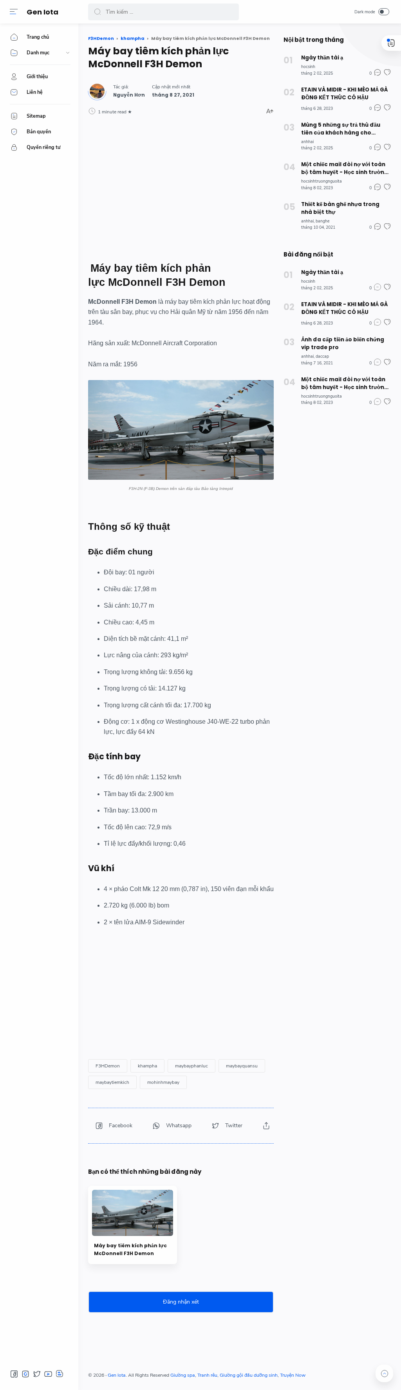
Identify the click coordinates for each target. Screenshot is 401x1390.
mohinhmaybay (163, 1082)
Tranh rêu (207, 1375)
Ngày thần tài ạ (322, 57)
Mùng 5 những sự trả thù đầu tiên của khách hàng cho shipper (340, 129)
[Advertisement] (181, 188)
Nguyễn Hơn (129, 95)
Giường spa (182, 1375)
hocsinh (308, 67)
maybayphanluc (191, 1066)
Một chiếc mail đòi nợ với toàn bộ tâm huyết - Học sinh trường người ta (344, 168)
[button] (14, 12)
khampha (147, 1066)
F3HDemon (108, 1066)
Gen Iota (42, 12)
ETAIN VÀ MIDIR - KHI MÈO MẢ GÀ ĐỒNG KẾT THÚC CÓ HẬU (344, 93)
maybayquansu (242, 1066)
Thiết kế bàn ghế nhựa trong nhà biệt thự (340, 208)
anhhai (307, 142)
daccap (322, 356)
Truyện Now (292, 1375)
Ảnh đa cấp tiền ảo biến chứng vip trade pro (342, 343)
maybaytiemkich (112, 1082)
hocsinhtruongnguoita (321, 181)
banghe (323, 221)
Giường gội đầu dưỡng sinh (249, 1375)
